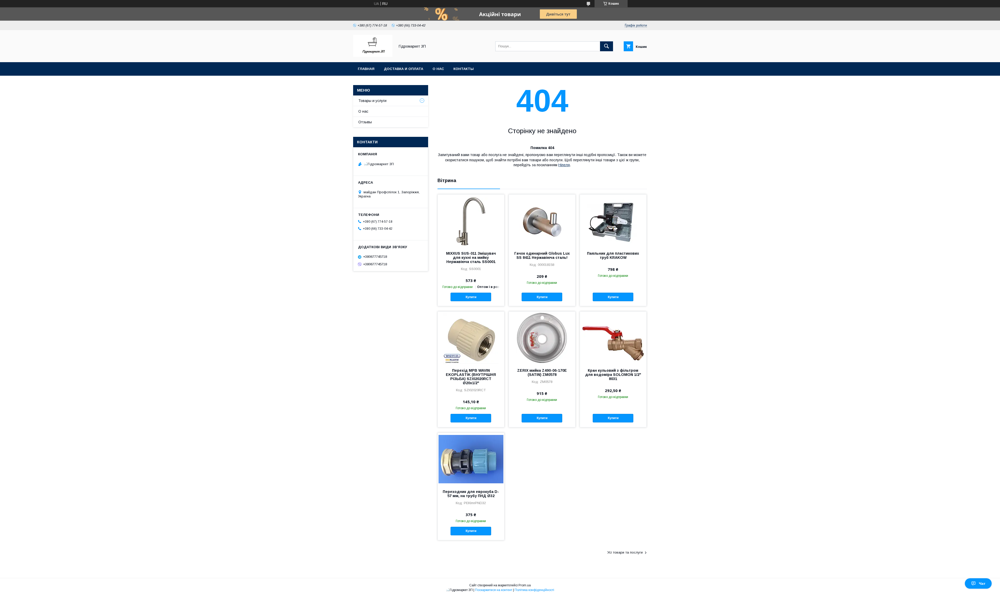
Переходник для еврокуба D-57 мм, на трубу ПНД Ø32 (471, 494)
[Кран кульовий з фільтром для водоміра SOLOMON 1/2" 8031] (613, 338)
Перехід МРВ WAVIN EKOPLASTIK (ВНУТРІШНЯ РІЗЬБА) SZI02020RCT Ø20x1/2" (471, 376)
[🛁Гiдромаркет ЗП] (372, 55)
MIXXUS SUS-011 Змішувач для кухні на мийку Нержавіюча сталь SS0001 (471, 257)
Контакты (463, 69)
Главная (366, 69)
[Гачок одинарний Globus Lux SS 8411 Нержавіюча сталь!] (542, 221)
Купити (471, 297)
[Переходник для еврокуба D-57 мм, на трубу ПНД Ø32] (471, 459)
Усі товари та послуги (625, 552)
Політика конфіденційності (534, 590)
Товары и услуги (372, 101)
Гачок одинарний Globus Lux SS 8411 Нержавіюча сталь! (542, 255)
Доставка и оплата (403, 69)
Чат (982, 583)
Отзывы (365, 122)
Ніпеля (564, 165)
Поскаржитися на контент (493, 590)
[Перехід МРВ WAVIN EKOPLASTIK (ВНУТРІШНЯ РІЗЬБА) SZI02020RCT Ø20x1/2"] (471, 338)
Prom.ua (524, 585)
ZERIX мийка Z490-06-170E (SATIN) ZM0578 (542, 372)
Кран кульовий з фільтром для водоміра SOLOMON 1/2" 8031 (613, 374)
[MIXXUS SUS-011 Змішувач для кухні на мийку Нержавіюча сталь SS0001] (471, 221)
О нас (438, 69)
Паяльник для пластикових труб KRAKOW (613, 255)
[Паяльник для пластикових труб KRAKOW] (613, 221)
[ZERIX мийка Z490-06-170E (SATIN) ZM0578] (542, 338)
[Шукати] (606, 46)
